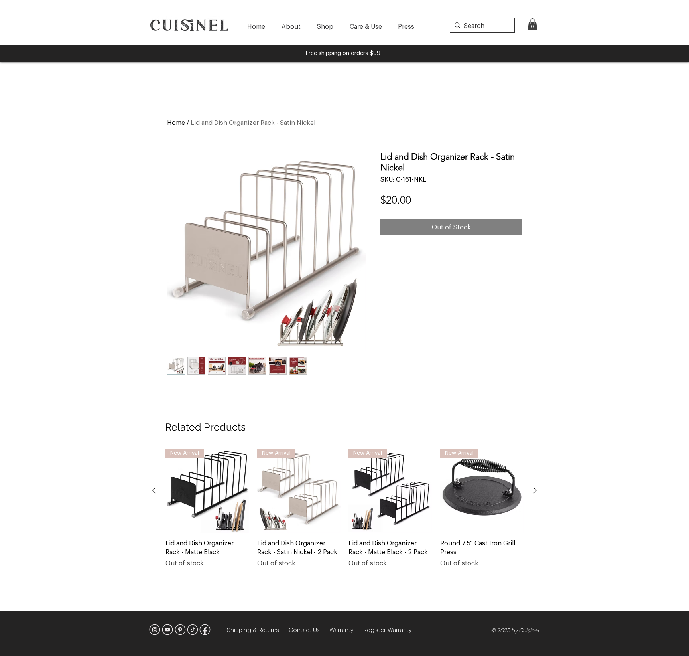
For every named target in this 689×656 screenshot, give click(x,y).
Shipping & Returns (258, 630)
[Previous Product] (154, 490)
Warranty (346, 630)
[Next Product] (535, 490)
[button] (532, 24)
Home (176, 123)
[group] (344, 513)
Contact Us (309, 630)
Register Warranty (387, 630)
